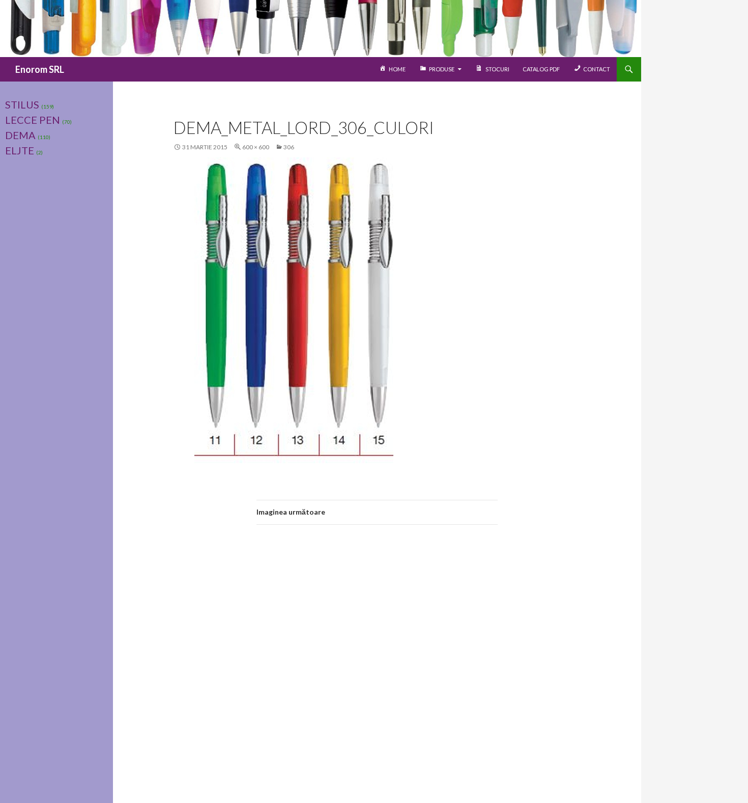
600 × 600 (255, 147)
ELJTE (19, 150)
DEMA (20, 135)
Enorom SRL (39, 69)
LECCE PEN (32, 120)
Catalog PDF (541, 69)
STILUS (22, 104)
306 (288, 147)
